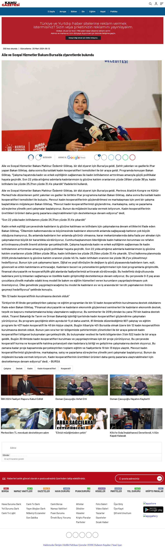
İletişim (58, 545)
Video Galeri (102, 508)
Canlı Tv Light (9, 513)
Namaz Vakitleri (23, 490)
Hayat (103, 11)
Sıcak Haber (102, 522)
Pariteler (116, 490)
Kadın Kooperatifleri (47, 368)
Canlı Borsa (56, 504)
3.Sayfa (51, 11)
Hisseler (100, 490)
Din (83, 11)
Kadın (30, 368)
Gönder (6, 455)
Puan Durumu (82, 490)
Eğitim (92, 11)
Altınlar (80, 504)
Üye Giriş (118, 504)
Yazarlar (100, 513)
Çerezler (83, 545)
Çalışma (7, 368)
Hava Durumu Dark (11, 504)
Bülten (74, 11)
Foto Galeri (101, 504)
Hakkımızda (48, 545)
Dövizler (80, 508)
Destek (19, 368)
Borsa (5, 490)
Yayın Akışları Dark (35, 508)
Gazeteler (44, 490)
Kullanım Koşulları (103, 545)
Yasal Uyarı (117, 545)
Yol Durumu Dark (10, 508)
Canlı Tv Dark (33, 504)
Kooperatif (66, 368)
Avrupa (63, 11)
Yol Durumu (134, 490)
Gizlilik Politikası (70, 545)
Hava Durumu (62, 490)
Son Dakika (32, 517)
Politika (113, 11)
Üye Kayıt (119, 508)
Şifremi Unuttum (122, 513)
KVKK (90, 545)
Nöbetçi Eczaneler (36, 513)
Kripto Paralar (154, 490)
